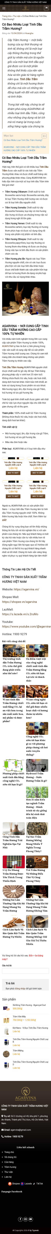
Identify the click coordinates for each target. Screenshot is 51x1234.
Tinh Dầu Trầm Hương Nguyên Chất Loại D (38, 486)
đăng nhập (20, 988)
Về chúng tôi (10, 1157)
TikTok (39, 1183)
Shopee (16, 1183)
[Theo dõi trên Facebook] (20, 1219)
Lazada (28, 1183)
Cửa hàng (9, 1162)
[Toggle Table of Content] (43, 136)
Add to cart (13, 473)
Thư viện (17, 16)
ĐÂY (4, 520)
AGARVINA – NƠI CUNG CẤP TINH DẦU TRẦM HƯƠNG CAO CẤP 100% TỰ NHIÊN (25, 149)
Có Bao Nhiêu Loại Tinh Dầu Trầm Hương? (23, 140)
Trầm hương (10, 1167)
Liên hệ (7, 1177)
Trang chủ (6, 16)
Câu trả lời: (7, 965)
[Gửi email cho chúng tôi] (25, 1219)
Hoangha (29, 33)
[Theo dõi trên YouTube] (30, 1219)
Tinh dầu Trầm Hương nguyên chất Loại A (13, 463)
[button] (4, 8)
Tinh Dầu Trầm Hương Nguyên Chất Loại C (13, 486)
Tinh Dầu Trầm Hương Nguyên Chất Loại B (38, 463)
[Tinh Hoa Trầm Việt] (25, 8)
